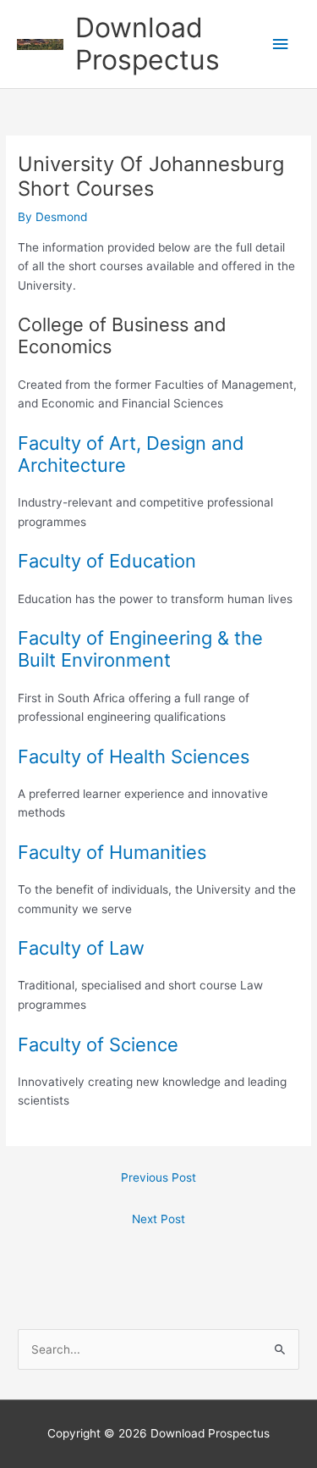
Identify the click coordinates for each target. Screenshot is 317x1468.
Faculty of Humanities (112, 852)
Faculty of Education (107, 561)
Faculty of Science (98, 1044)
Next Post (158, 1219)
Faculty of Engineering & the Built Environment (140, 649)
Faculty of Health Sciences (133, 756)
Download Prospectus (147, 43)
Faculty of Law (81, 948)
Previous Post (158, 1177)
